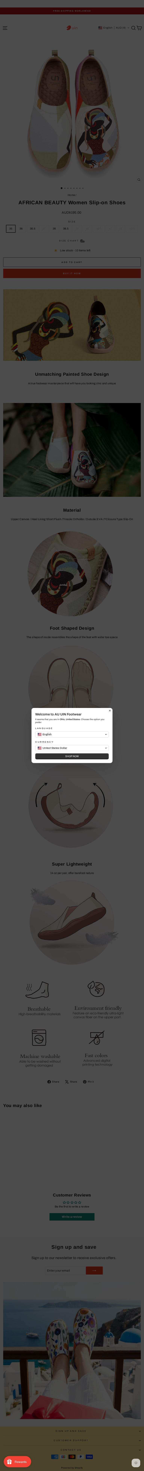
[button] (72, 734)
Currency (44, 742)
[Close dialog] (110, 710)
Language (44, 728)
